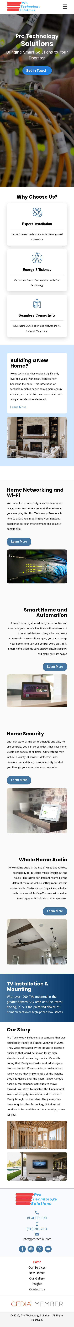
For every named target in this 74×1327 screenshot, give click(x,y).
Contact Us (37, 1290)
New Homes (37, 1273)
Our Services (37, 1268)
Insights (37, 1284)
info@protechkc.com (37, 1239)
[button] (22, 1249)
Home (37, 1262)
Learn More (18, 407)
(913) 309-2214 (37, 1229)
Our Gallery (37, 1279)
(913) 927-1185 (37, 1218)
